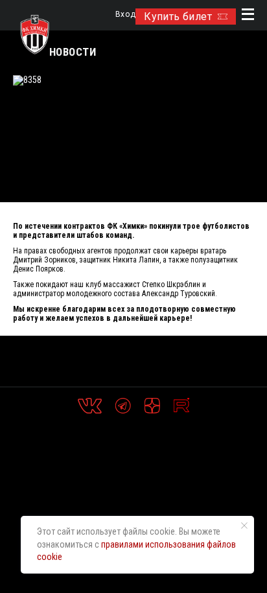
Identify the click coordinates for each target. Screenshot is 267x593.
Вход (125, 14)
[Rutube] (181, 405)
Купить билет (178, 16)
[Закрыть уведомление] (244, 525)
